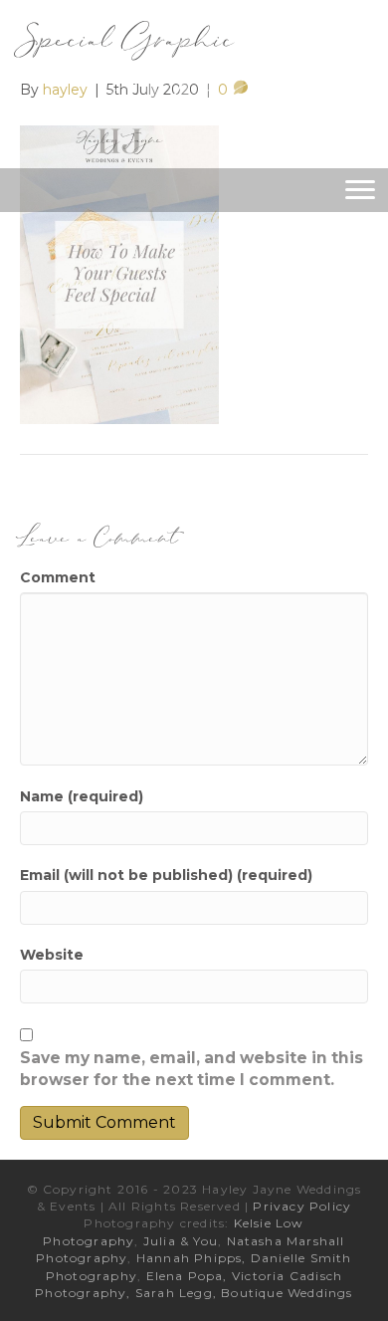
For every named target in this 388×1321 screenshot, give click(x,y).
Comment (58, 577)
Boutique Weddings (286, 1292)
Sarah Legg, (178, 1292)
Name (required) (81, 796)
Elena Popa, (187, 1275)
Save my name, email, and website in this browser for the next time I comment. (191, 1068)
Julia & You (180, 1240)
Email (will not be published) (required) (166, 875)
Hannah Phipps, (193, 1257)
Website (52, 955)
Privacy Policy (302, 1206)
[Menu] (360, 190)
